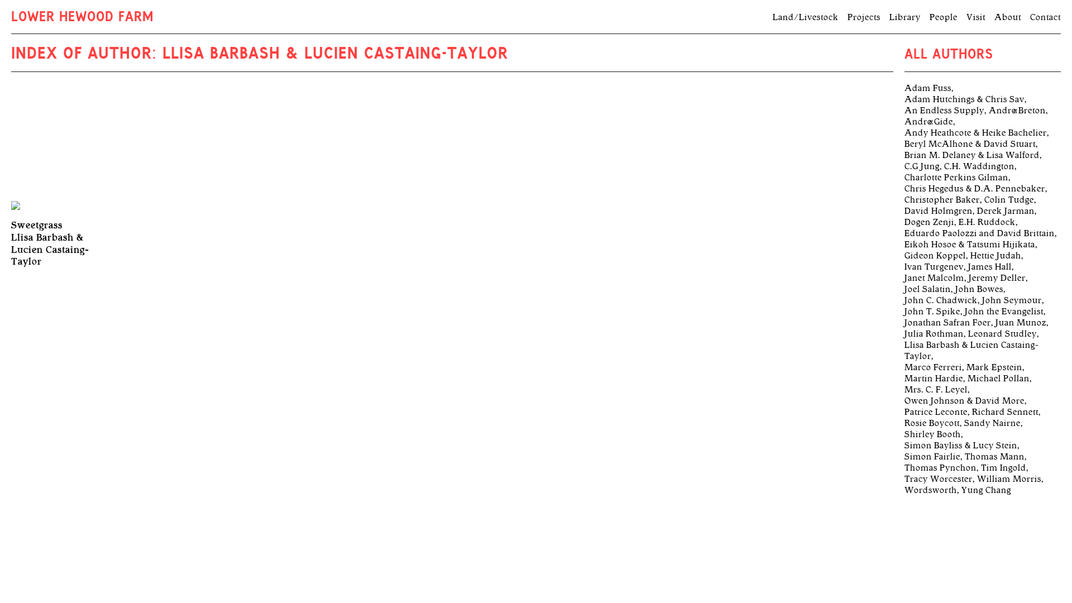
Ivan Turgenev (934, 266)
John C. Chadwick (941, 300)
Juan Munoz (1021, 322)
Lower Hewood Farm (82, 18)
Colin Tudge (1009, 199)
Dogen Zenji (929, 222)
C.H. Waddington (979, 166)
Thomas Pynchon (940, 467)
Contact (1045, 17)
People (944, 17)
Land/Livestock (806, 17)
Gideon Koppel (935, 255)
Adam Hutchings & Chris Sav (964, 99)
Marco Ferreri (933, 367)
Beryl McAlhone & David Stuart (970, 144)
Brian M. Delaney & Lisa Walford (972, 155)
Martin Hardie (933, 378)
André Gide (928, 121)
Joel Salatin (927, 289)
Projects (864, 17)
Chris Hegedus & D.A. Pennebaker (974, 188)
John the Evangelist (1004, 311)
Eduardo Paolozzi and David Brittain (979, 233)
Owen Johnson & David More (964, 400)
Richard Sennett (1005, 412)
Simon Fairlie (932, 456)
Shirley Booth (932, 434)
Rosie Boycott (932, 423)
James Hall (990, 266)
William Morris (1009, 479)
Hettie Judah (995, 255)
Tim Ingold (1003, 467)
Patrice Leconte (936, 412)
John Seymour (1012, 300)
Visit (975, 17)
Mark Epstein (994, 367)
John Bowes (979, 289)
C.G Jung (922, 166)
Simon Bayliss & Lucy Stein (960, 445)
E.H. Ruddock (987, 222)
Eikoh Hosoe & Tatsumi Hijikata (969, 244)
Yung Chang (986, 490)
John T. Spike (932, 311)
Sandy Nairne (992, 423)
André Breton (1017, 110)
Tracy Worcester (938, 479)
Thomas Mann (995, 456)
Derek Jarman (1006, 211)
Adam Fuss (927, 88)
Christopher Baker (942, 199)
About (1007, 17)
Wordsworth (930, 490)
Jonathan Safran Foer (947, 322)
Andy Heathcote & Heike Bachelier (975, 132)
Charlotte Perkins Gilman (956, 177)
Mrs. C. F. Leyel (936, 389)
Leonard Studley (1002, 333)
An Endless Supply (944, 110)
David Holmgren (938, 211)
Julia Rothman (934, 333)
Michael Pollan (999, 378)
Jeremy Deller (997, 278)
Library (905, 17)
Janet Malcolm (934, 278)
